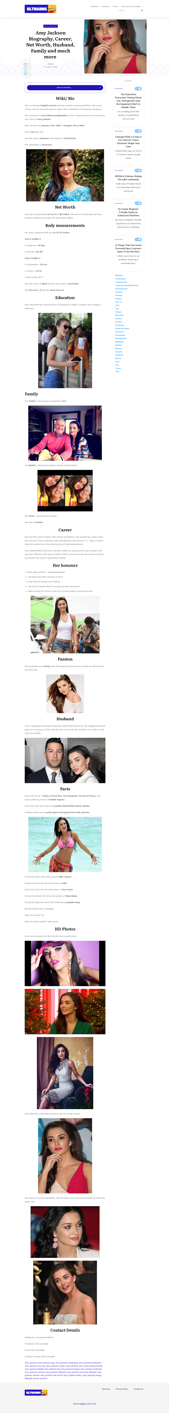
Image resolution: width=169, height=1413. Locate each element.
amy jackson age (46, 1362)
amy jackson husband (91, 1369)
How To (118, 302)
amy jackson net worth (51, 1375)
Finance (118, 322)
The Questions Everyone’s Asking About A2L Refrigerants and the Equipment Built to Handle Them (128, 106)
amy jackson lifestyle (56, 1372)
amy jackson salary (72, 1375)
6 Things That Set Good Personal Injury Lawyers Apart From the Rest (128, 253)
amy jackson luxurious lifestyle (81, 1372)
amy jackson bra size (35, 1366)
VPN (117, 371)
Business (119, 275)
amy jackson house (70, 1369)
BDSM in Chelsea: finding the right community (128, 182)
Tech (117, 305)
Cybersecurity (121, 282)
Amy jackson (31, 1362)
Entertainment (121, 289)
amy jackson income (35, 1372)
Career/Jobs (120, 279)
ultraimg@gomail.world (84, 1403)
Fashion (118, 318)
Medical (118, 345)
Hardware (119, 325)
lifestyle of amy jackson (36, 1378)
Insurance (119, 332)
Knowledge (120, 335)
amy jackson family (93, 1366)
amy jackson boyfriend (90, 1362)
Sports (118, 358)
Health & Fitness (122, 328)
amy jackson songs (92, 1375)
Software (119, 355)
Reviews (119, 348)
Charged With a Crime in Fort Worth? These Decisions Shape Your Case (128, 146)
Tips (117, 308)
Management (121, 338)
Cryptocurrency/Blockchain (126, 285)
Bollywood (50, 26)
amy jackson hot (52, 1369)
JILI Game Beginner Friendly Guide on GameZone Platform (128, 217)
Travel (118, 368)
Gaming (118, 295)
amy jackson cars (74, 1366)
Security (118, 352)
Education (119, 315)
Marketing (119, 341)
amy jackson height (34, 1369)
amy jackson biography (67, 1362)
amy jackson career (55, 1366)
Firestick (118, 292)
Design (118, 312)
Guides (118, 298)
